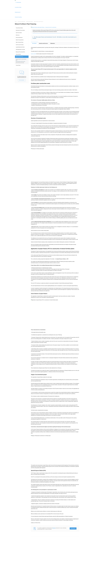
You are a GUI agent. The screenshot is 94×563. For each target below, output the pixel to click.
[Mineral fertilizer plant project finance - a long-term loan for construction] (43, 27)
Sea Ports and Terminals (19, 44)
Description (34, 43)
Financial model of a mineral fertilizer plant (21, 60)
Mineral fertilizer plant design (20, 62)
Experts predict (33, 53)
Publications (52, 43)
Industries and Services (43, 43)
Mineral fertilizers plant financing (20, 61)
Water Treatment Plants (19, 42)
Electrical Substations (19, 37)
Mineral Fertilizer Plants (19, 56)
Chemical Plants (18, 54)
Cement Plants (18, 65)
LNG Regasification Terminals (20, 49)
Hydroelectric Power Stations (20, 30)
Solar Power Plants (19, 32)
